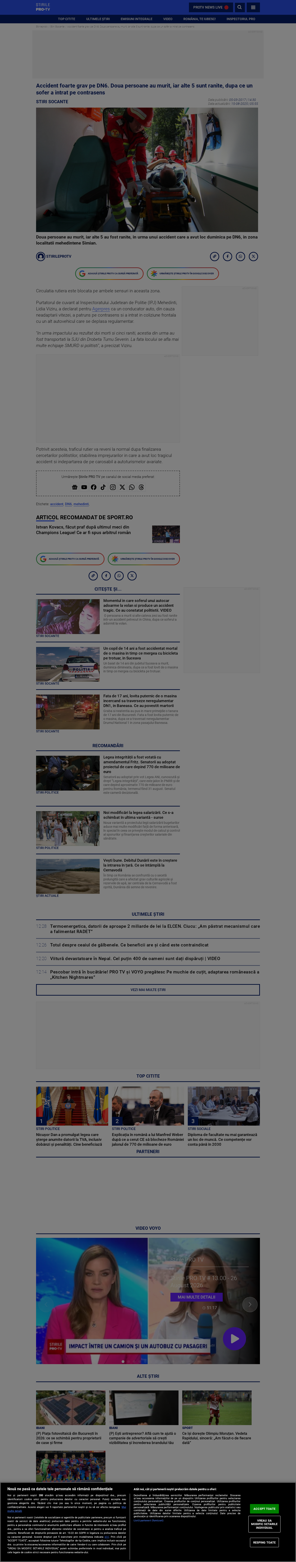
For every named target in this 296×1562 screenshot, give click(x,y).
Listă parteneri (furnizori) (148, 1520)
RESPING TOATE (264, 1542)
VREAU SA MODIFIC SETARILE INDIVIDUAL (264, 1524)
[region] (148, 1522)
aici (107, 1536)
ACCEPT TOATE (264, 1509)
